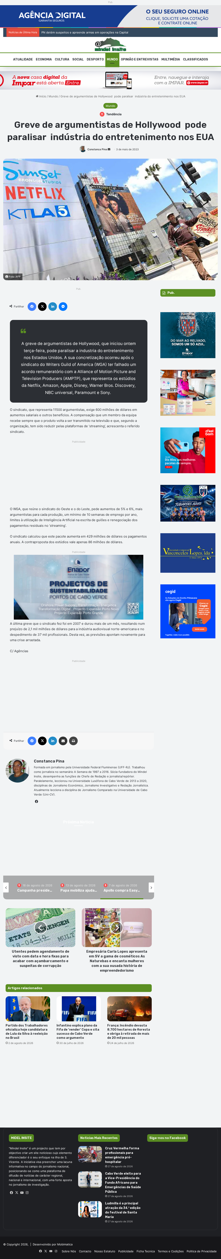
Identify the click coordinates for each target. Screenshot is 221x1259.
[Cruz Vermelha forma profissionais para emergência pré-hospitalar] (90, 1154)
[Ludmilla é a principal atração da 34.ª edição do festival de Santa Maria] (90, 1209)
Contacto (85, 1251)
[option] (78, 856)
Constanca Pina (97, 149)
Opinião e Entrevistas (139, 59)
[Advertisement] (78, 474)
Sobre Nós (69, 1251)
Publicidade (126, 1251)
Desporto (95, 59)
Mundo (112, 59)
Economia (44, 59)
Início (42, 96)
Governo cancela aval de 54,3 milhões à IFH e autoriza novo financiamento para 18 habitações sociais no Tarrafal (117, 32)
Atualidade (23, 59)
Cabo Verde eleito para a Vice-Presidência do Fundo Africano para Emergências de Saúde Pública (123, 1183)
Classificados (195, 59)
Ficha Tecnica (146, 1251)
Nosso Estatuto (104, 1251)
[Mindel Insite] (110, 44)
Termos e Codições (171, 1251)
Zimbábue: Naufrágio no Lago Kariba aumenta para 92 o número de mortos (79, 861)
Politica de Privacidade (202, 1251)
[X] (16, 1192)
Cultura (62, 59)
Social (78, 59)
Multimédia (170, 59)
